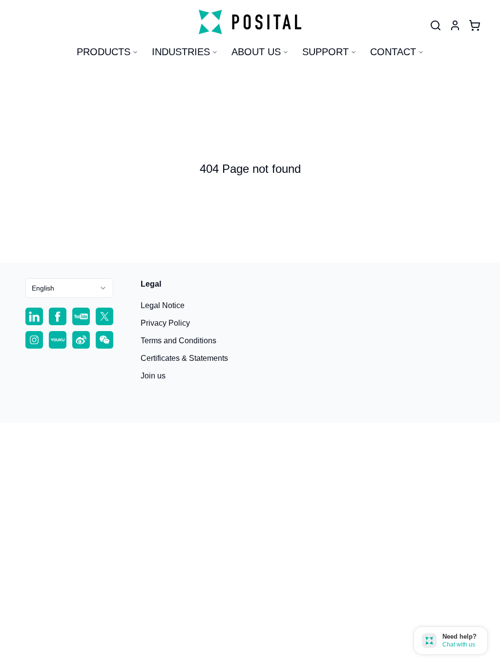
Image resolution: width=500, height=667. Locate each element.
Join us (153, 376)
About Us (256, 51)
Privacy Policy (165, 323)
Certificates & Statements (184, 358)
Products (103, 51)
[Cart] (474, 25)
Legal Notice (163, 305)
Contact (393, 51)
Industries (181, 51)
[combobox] (69, 288)
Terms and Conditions (178, 340)
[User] (435, 25)
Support (325, 51)
